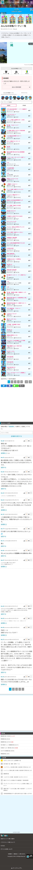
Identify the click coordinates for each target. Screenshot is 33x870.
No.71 (2, 540)
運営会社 (16, 854)
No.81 (2, 500)
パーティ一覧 (6, 73)
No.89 (2, 441)
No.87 (2, 457)
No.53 (2, 676)
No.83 (2, 493)
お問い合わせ (22, 854)
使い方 (26, 73)
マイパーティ (24, 92)
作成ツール (16, 73)
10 (26, 382)
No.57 (2, 639)
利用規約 (10, 854)
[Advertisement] (16, 404)
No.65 (2, 618)
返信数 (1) (4, 453)
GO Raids (3, 845)
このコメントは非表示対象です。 (9, 495)
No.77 (2, 528)
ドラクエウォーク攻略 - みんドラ (15, 2)
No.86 (2, 471)
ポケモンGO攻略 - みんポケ (6, 849)
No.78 (2, 514)
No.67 (2, 560)
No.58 (2, 627)
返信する (3, 467)
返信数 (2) (4, 510)
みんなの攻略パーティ (8, 92)
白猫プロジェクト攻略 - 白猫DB (7, 838)
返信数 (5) (4, 635)
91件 (16, 29)
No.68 (2, 550)
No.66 (2, 606)
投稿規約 (11, 426)
